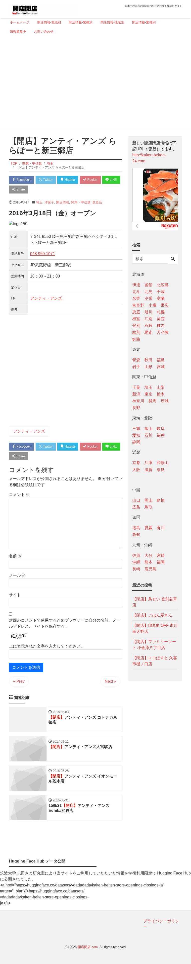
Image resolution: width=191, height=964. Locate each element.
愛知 (136, 435)
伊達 (136, 285)
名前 (15, 556)
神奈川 (138, 401)
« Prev (19, 681)
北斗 (136, 291)
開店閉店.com (88, 947)
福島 (161, 360)
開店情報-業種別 (81, 22)
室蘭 (161, 298)
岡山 (148, 500)
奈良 (161, 470)
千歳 (161, 291)
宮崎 (161, 555)
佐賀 (136, 555)
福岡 (161, 562)
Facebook (23, 180)
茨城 (165, 401)
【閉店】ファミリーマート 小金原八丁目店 (154, 645)
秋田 (148, 360)
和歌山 (163, 463)
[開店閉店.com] (43, 8)
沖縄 (136, 562)
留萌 (161, 319)
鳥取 (148, 507)
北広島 (163, 285)
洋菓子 (49, 202)
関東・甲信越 (81, 202)
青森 (136, 360)
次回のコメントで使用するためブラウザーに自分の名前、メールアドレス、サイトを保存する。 (64, 623)
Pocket (91, 180)
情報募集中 (18, 31)
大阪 (136, 470)
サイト (15, 595)
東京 (148, 394)
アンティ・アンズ (46, 298)
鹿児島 (150, 569)
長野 (136, 408)
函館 (148, 285)
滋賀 (148, 470)
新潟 (136, 394)
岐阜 (161, 428)
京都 (136, 463)
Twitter (47, 180)
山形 (148, 367)
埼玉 (39, 202)
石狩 (148, 325)
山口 (136, 500)
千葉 (136, 387)
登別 (136, 325)
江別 (148, 319)
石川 (148, 435)
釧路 (136, 339)
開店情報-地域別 (49, 22)
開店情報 (62, 202)
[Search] (173, 259)
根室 (136, 319)
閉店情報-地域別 (112, 22)
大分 (148, 555)
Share (20, 189)
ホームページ (19, 22)
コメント (19, 494)
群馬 (152, 401)
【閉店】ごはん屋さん (152, 615)
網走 (148, 332)
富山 (148, 428)
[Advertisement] (94, 83)
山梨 (161, 387)
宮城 (161, 367)
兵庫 (148, 463)
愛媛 (148, 528)
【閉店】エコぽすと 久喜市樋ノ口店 (154, 661)
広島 (136, 507)
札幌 (161, 312)
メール (17, 575)
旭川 (148, 312)
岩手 (136, 367)
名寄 (136, 298)
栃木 (161, 394)
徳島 (136, 528)
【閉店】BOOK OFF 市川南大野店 (155, 628)
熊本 (148, 562)
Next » (110, 681)
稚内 (161, 325)
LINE (113, 180)
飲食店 (97, 202)
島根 (161, 500)
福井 (161, 435)
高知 (136, 534)
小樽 (152, 305)
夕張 (148, 298)
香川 (161, 528)
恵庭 (136, 312)
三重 (136, 428)
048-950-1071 (42, 254)
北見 (148, 291)
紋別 (136, 332)
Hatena (69, 180)
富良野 (138, 305)
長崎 (136, 569)
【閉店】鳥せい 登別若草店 (154, 602)
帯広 (165, 305)
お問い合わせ (43, 31)
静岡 (136, 442)
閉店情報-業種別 (144, 22)
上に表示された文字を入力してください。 (47, 646)
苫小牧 (163, 332)
